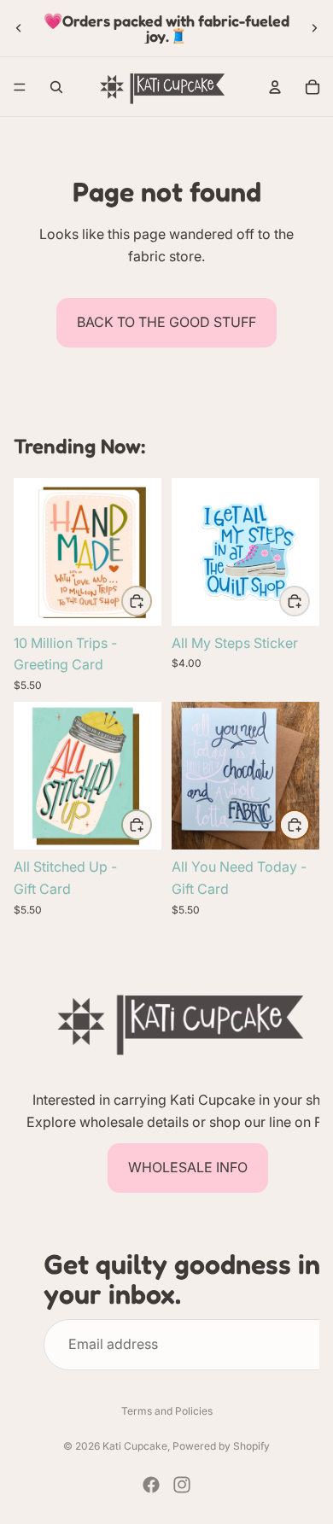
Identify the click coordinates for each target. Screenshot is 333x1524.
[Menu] (19, 87)
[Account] (275, 87)
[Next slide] (314, 28)
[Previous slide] (19, 28)
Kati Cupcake (134, 1445)
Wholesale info (188, 1167)
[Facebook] (151, 1484)
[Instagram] (182, 1484)
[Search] (56, 87)
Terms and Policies (167, 1410)
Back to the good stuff (166, 321)
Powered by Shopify (221, 1445)
